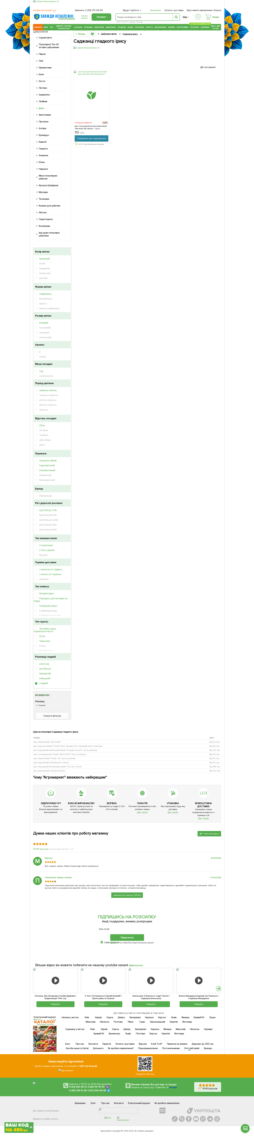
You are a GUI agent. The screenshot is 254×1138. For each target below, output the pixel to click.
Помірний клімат (48, 606)
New (46, 27)
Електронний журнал (139, 1103)
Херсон (162, 1017)
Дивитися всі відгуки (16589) (127, 895)
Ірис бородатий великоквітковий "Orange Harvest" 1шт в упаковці (65, 750)
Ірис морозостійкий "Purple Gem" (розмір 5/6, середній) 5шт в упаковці (68, 746)
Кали (41, 74)
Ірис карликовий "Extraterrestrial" (49, 770)
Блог (67, 1043)
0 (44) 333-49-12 (78, 1086)
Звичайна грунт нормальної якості (45, 630)
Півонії (42, 54)
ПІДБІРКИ (38, 27)
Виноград (99, 27)
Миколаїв (90, 1021)
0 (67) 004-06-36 (97, 1090)
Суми (142, 1021)
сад (41, 371)
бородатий (45, 673)
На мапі (173, 1087)
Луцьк (212, 1017)
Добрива (205, 27)
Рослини (194, 26)
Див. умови (142, 812)
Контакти (93, 1043)
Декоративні (160, 27)
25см (42, 425)
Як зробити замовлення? (121, 1048)
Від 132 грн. (214, 750)
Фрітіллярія (45, 114)
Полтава (118, 1021)
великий (43, 323)
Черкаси (149, 1017)
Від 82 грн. (214, 746)
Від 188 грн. (215, 766)
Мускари (43, 192)
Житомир (187, 1021)
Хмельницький (157, 1021)
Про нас (80, 1043)
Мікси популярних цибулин (48, 177)
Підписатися (127, 937)
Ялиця (132, 22)
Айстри (42, 212)
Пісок (42, 636)
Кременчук (114, 1033)
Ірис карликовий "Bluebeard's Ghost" (51, 762)
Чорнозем (44, 641)
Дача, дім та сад (215, 27)
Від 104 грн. (215, 770)
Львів (174, 1017)
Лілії (41, 60)
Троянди (88, 27)
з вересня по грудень (50, 569)
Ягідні (130, 27)
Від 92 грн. (214, 742)
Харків (98, 1017)
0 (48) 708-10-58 (78, 1090)
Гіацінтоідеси (46, 219)
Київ (87, 1017)
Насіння (78, 27)
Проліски (43, 121)
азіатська (44, 664)
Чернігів (173, 1021)
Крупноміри (182, 27)
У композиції (46, 545)
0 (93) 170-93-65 (94, 10)
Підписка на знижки (177, 1043)
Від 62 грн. (214, 754)
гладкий (43, 683)
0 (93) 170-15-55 (96, 1086)
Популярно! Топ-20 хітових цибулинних (49, 46)
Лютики (43, 87)
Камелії (42, 141)
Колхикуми (44, 226)
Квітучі (149, 27)
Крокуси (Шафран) (48, 185)
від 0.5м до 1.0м (48, 510)
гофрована (45, 294)
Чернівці (208, 1029)
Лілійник (43, 101)
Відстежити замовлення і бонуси (204, 10)
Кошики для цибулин (49, 205)
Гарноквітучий (47, 465)
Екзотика (139, 27)
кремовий (44, 258)
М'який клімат (46, 593)
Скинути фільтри (52, 715)
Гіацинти (43, 148)
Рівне (130, 1021)
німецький (44, 678)
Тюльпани (44, 198)
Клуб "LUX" (156, 1043)
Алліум (42, 128)
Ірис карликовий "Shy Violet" (47, 742)
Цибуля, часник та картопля (63, 27)
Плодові (121, 27)
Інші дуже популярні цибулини (49, 234)
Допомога (98, 1048)
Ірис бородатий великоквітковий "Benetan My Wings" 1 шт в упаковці (91, 127)
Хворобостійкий (48, 460)
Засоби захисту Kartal (77, 1048)
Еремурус (44, 135)
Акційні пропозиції (44, 10)
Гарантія (106, 1043)
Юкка (42, 162)
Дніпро (121, 1017)
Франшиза (155, 10)
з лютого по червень (50, 574)
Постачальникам (171, 1048)
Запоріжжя (135, 1017)
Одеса (109, 1017)
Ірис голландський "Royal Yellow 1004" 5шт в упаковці (60, 754)
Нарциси (43, 168)
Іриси (41, 108)
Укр (185, 17)
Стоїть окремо (47, 550)
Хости (42, 81)
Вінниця (185, 1017)
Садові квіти (45, 37)
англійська (45, 668)
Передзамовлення (148, 1048)
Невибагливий (47, 470)
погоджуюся (113, 942)
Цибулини (111, 27)
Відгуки (143, 1043)
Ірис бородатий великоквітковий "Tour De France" (58, 766)
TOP (51, 27)
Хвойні (171, 27)
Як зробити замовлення (166, 1103)
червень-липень (48, 390)
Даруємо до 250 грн (202, 1043)
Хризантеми (45, 67)
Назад (81, 33)
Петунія (139, 22)
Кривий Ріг (199, 1017)
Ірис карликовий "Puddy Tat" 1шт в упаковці (54, 758)
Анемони (43, 155)
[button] (218, 988)
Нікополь (104, 1021)
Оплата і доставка (174, 10)
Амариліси (44, 94)
